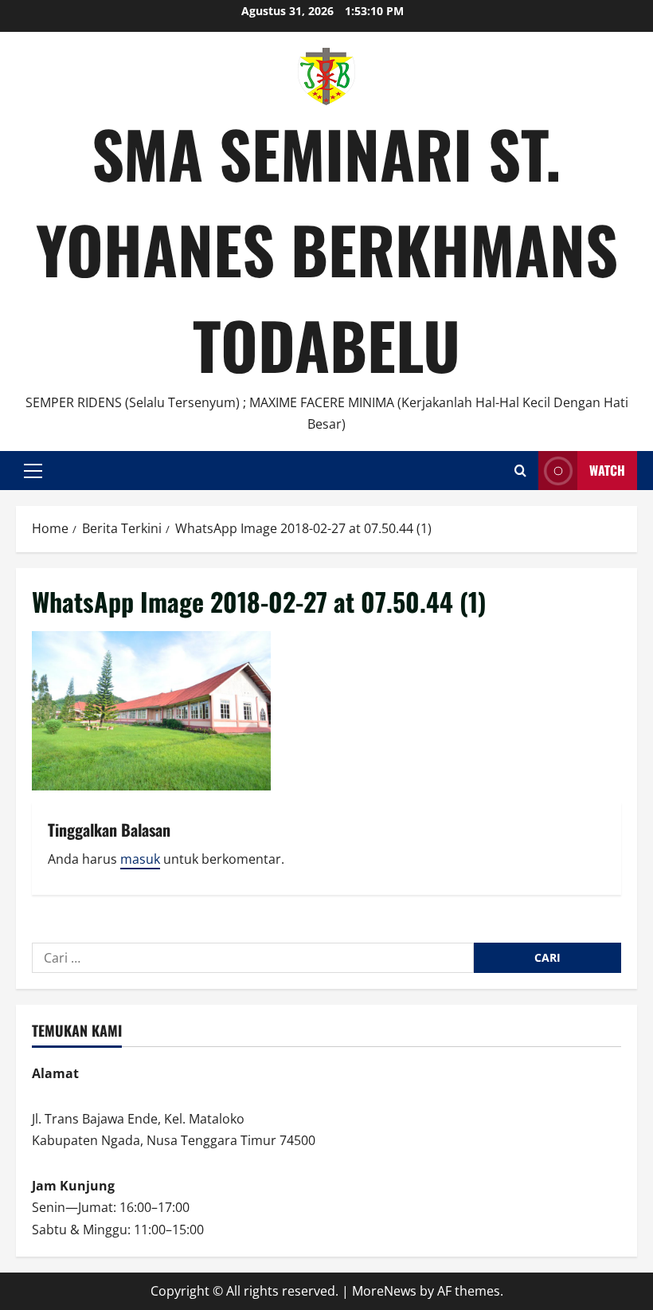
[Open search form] (520, 470)
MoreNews (384, 1291)
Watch (607, 470)
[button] (33, 471)
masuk (140, 859)
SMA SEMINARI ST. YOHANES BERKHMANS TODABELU (327, 248)
